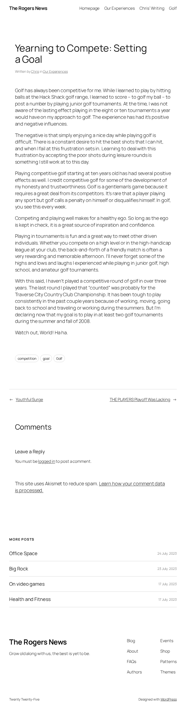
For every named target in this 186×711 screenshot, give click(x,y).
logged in (46, 461)
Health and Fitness (29, 599)
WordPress (169, 699)
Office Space (23, 553)
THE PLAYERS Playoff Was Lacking (140, 399)
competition (27, 358)
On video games (27, 584)
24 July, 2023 (167, 553)
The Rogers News (28, 8)
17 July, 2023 (167, 584)
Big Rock (18, 568)
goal (46, 358)
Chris (35, 71)
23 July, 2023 (167, 568)
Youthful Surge (29, 399)
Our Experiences (55, 71)
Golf (59, 358)
